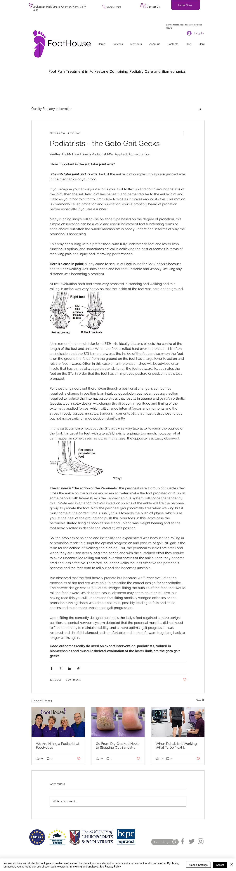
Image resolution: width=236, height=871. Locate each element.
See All (200, 700)
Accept (220, 865)
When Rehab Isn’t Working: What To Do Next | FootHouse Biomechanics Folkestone (176, 745)
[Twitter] (191, 841)
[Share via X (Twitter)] (60, 668)
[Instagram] (200, 841)
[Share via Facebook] (51, 668)
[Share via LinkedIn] (69, 668)
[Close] (231, 864)
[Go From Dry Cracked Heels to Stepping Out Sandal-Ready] (118, 722)
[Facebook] (182, 841)
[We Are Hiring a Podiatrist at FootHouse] (58, 722)
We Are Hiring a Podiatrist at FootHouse (57, 745)
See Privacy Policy (110, 866)
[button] (200, 108)
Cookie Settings (198, 865)
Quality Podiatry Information (51, 108)
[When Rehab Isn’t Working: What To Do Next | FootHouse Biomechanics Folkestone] (177, 722)
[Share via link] (78, 668)
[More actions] (184, 133)
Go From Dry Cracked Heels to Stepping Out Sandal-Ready (117, 745)
